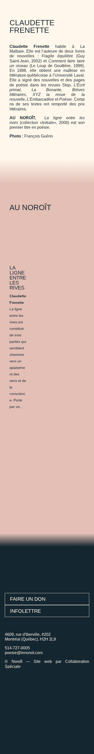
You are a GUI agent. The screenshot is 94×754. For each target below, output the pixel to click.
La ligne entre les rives (18, 277)
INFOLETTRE (25, 611)
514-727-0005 (17, 648)
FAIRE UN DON (27, 599)
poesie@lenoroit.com (24, 653)
